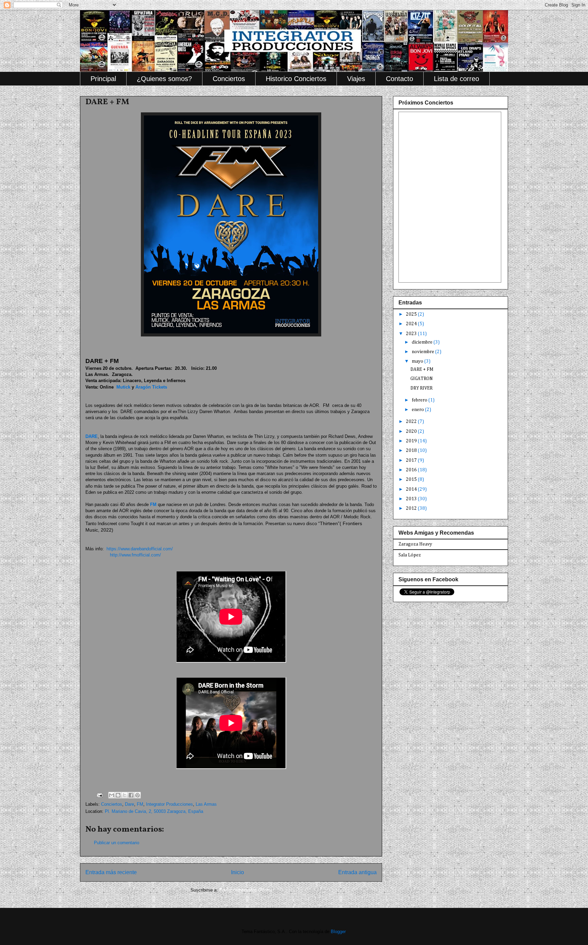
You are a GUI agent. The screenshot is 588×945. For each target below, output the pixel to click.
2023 (412, 333)
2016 (412, 470)
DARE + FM (422, 369)
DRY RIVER (421, 388)
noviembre (423, 351)
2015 (412, 479)
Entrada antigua (357, 872)
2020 (412, 431)
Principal (103, 78)
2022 (412, 421)
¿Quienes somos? (164, 78)
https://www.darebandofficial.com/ (139, 548)
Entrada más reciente (111, 872)
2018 (412, 450)
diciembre (423, 342)
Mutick (123, 387)
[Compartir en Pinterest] (137, 795)
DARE (91, 436)
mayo (418, 361)
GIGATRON (421, 378)
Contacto (399, 78)
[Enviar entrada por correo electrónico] (99, 795)
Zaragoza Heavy (415, 544)
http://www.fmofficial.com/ (134, 554)
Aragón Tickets (151, 387)
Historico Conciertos (296, 78)
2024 (412, 323)
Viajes (356, 78)
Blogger (338, 931)
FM (153, 504)
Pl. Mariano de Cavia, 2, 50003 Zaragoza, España (154, 811)
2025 (412, 314)
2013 (412, 499)
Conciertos (229, 78)
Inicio (237, 872)
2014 (412, 489)
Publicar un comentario (116, 842)
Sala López (409, 555)
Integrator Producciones (169, 804)
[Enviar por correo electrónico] (111, 795)
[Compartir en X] (124, 795)
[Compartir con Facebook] (131, 795)
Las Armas (206, 804)
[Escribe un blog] (118, 795)
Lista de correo (456, 78)
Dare (129, 804)
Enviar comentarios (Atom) (245, 890)
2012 (412, 508)
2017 (412, 460)
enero (418, 409)
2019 (412, 441)
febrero (420, 400)
